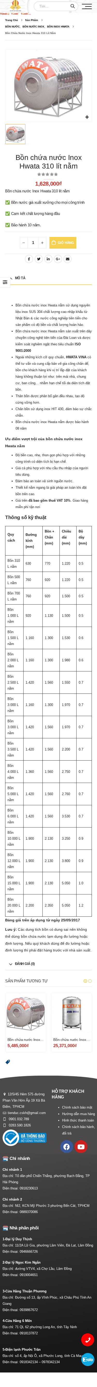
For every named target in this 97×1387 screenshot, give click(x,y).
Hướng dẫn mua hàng (78, 1114)
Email (67, 259)
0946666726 (29, 1251)
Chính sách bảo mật (77, 1107)
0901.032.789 (18, 1119)
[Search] (73, 6)
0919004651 (29, 1275)
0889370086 (29, 1212)
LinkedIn (48, 259)
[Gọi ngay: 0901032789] (87, 1339)
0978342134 (51, 1362)
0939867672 (29, 1310)
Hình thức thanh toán (78, 1120)
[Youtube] (80, 1146)
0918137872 (29, 1333)
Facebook (29, 259)
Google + (58, 259)
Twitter (39, 259)
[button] (85, 981)
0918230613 (29, 1188)
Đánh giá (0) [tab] (25, 964)
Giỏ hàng (66, 243)
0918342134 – (31, 1362)
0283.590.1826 (19, 1125)
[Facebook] (66, 1146)
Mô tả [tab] (20, 278)
